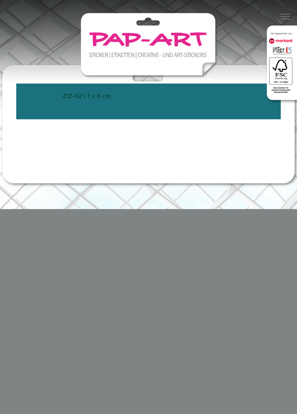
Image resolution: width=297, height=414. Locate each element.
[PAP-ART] (149, 45)
